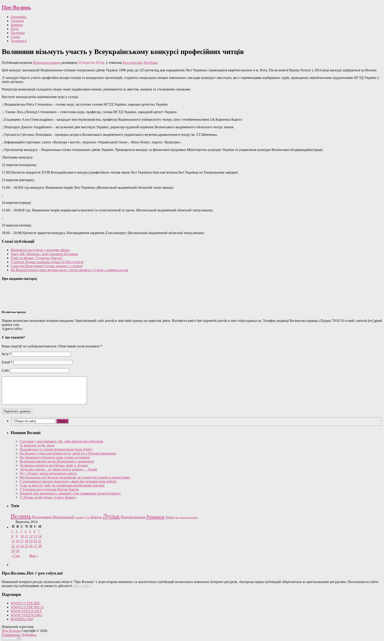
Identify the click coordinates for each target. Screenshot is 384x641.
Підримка (29, 635)
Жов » (33, 556)
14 (40, 536)
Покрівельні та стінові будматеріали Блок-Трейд (56, 449)
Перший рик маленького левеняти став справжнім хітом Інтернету (70, 493)
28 (40, 546)
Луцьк (111, 516)
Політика (18, 33)
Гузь (87, 517)
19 (31, 541)
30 (17, 551)
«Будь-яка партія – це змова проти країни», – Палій (58, 469)
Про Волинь (16, 7)
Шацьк (169, 517)
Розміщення (11, 635)
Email (7, 362)
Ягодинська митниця (186, 517)
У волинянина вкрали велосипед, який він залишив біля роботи (68, 481)
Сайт (5, 370)
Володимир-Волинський (53, 517)
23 (17, 546)
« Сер (15, 556)
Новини (17, 25)
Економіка (18, 17)
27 (35, 546)
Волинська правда (47, 62)
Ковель (96, 517)
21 (40, 541)
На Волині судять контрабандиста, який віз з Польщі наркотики (68, 453)
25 (26, 546)
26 (31, 546)
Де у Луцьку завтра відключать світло (48, 473)
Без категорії (132, 62)
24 (22, 546)
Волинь (21, 516)
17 (22, 541)
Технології (19, 41)
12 (31, 536)
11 (26, 536)
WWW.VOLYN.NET (26, 611)
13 (35, 536)
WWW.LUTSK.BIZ (25, 603)
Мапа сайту (82, 586)
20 (35, 541)
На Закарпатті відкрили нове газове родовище (55, 457)
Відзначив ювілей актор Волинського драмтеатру (57, 461)
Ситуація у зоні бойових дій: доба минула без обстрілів (61, 441)
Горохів (79, 517)
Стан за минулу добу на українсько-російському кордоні (62, 485)
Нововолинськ (133, 517)
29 (13, 551)
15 (13, 541)
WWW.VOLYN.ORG (26, 615)
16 (17, 541)
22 (13, 546)
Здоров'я (17, 21)
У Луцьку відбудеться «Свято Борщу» (48, 497)
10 (22, 536)
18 (26, 541)
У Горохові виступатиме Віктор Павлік (49, 489)
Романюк (155, 516)
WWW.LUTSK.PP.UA (27, 607)
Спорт (15, 37)
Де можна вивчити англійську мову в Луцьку (54, 465)
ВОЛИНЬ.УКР (22, 619)
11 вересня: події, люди (37, 445)
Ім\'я (6, 354)
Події (15, 29)
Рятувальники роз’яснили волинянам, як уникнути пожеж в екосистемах (75, 477)
